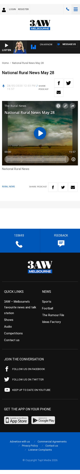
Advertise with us (20, 441)
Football (47, 308)
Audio (8, 326)
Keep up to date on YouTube (31, 389)
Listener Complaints (40, 449)
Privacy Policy (30, 445)
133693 (68, 9)
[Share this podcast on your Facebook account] (58, 83)
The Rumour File (53, 315)
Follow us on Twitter (28, 379)
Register (23, 9)
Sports (46, 301)
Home (5, 63)
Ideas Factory (51, 322)
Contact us (11, 340)
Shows (8, 320)
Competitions (13, 333)
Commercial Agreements (52, 441)
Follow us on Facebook (28, 369)
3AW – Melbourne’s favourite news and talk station (20, 307)
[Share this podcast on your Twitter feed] (68, 83)
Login (12, 9)
